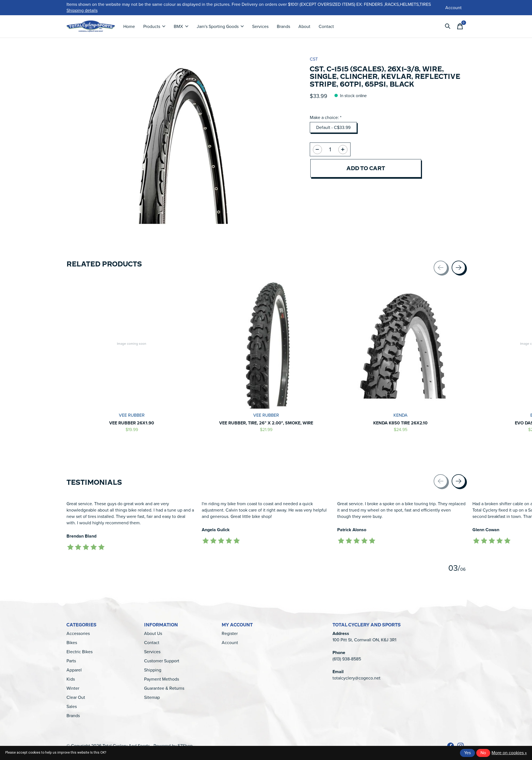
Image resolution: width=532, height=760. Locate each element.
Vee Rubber (132, 415)
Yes (467, 752)
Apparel (74, 670)
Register (230, 633)
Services (260, 26)
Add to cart (365, 168)
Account (230, 642)
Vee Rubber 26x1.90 (131, 423)
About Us (153, 633)
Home (129, 26)
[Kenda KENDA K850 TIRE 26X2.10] (400, 344)
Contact (326, 26)
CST (314, 59)
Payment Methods (161, 679)
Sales (71, 706)
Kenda (400, 415)
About (304, 26)
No (483, 752)
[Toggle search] (447, 26)
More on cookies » (509, 752)
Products (151, 26)
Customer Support (161, 661)
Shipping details (82, 10)
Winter (72, 688)
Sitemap (152, 697)
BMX (178, 26)
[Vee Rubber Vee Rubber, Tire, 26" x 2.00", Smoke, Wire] (266, 344)
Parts (71, 661)
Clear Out (75, 697)
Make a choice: (325, 117)
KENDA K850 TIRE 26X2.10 (400, 423)
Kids (70, 679)
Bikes (71, 642)
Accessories (78, 633)
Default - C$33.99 (333, 127)
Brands (283, 26)
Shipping (152, 670)
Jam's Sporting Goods (218, 26)
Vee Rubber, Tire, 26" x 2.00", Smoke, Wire (266, 423)
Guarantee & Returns (164, 688)
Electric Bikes (79, 652)
